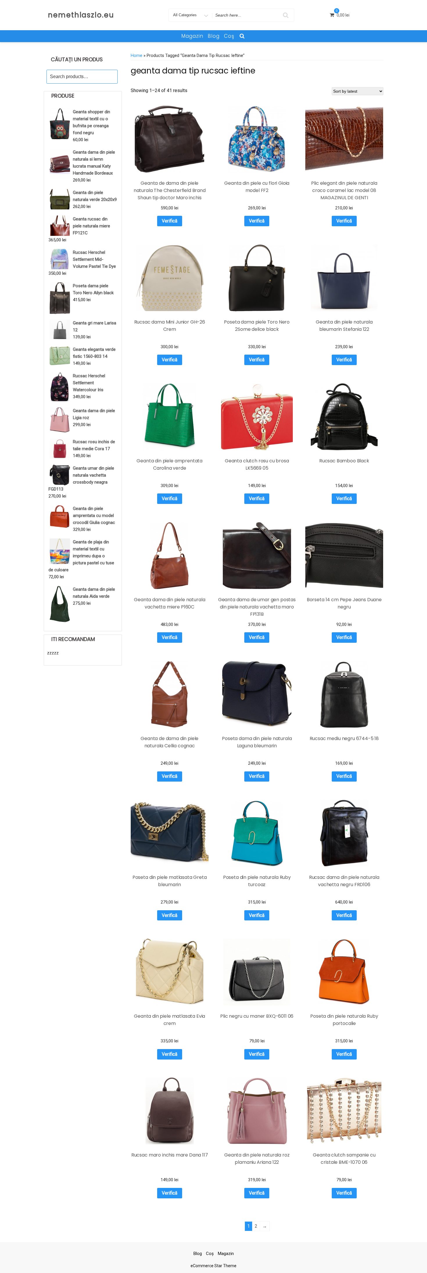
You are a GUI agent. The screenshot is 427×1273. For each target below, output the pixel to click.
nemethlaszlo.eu (81, 15)
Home (136, 55)
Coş (229, 36)
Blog (214, 36)
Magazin (192, 36)
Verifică (169, 221)
